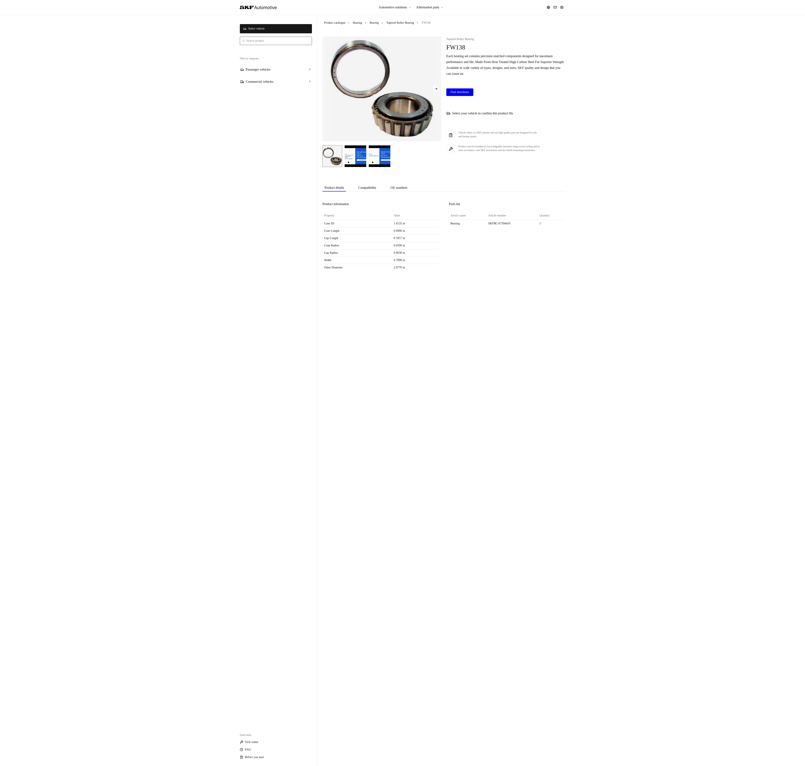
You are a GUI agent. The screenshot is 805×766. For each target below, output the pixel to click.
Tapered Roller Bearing (400, 22)
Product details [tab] (334, 187)
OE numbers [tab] (399, 187)
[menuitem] (395, 7)
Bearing (357, 22)
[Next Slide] (435, 88)
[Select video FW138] (355, 156)
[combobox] (276, 41)
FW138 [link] (426, 22)
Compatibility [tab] (367, 187)
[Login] (561, 7)
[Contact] (555, 7)
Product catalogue (334, 22)
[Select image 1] (332, 156)
